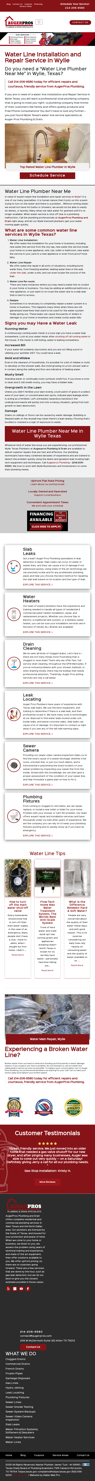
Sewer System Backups (21, 1412)
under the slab (18, 273)
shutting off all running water (71, 337)
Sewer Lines (13, 1402)
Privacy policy (20, 1475)
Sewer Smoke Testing (19, 1407)
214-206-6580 (75, 7)
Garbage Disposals (18, 1378)
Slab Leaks (13, 1425)
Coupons (28, 4)
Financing (38, 4)
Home (9, 1455)
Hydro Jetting (15, 1388)
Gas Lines (12, 1383)
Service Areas (26, 6)
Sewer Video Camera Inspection (19, 1418)
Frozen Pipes (14, 1374)
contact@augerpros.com (36, 1336)
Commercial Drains (18, 1364)
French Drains (15, 1369)
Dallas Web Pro (51, 1475)
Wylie (77, 197)
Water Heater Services (20, 1437)
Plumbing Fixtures (17, 1397)
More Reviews (47, 1182)
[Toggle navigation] (39, 22)
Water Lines (13, 1442)
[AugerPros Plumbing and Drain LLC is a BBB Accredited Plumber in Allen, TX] (86, 1471)
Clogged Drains (15, 1359)
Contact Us (17, 4)
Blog (9, 4)
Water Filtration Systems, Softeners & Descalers (22, 1431)
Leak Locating (15, 1393)
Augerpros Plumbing (58, 463)
